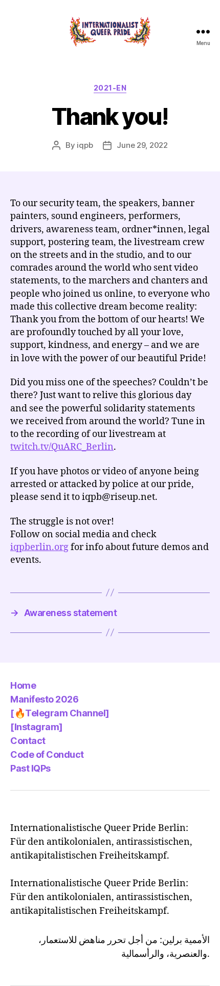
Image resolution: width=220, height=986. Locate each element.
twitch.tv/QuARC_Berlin (62, 447)
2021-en (110, 87)
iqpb (85, 145)
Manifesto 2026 (44, 699)
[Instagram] (36, 726)
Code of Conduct (47, 754)
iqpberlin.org (39, 547)
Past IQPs (30, 768)
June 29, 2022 (142, 145)
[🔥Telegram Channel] (59, 713)
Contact (28, 740)
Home (23, 685)
